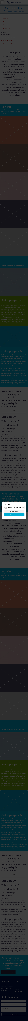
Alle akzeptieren (14, 514)
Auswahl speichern (14, 511)
